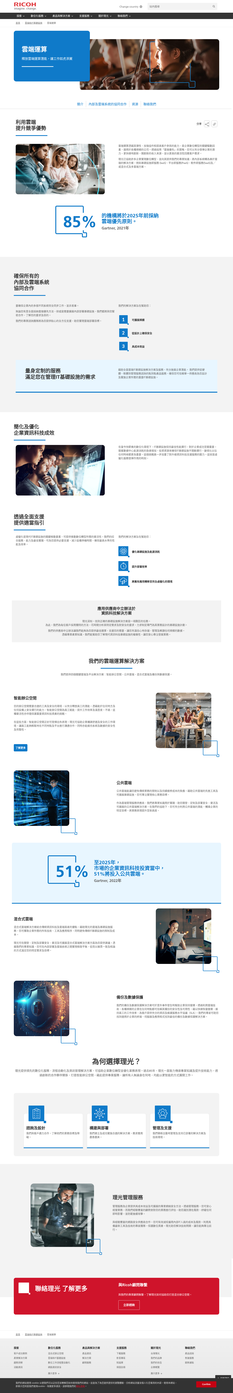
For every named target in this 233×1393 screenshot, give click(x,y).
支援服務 (121, 1347)
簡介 (80, 104)
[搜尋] (213, 6)
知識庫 (119, 1362)
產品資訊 (86, 1353)
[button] (207, 123)
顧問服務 (86, 1362)
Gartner (108, 228)
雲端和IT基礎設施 (33, 23)
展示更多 (53, 1373)
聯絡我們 (149, 104)
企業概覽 (155, 1367)
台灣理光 (155, 1353)
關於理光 (156, 1347)
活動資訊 (18, 1367)
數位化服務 (54, 1347)
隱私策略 (80, 1386)
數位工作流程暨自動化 (59, 1362)
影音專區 (120, 1358)
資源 (135, 104)
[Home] (25, 6)
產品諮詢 (189, 1353)
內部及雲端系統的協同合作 (108, 104)
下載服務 (120, 1353)
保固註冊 (120, 1367)
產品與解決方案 (91, 1347)
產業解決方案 (20, 1358)
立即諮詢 (129, 1305)
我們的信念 (156, 1362)
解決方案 (86, 1358)
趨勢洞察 (18, 1362)
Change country (129, 6)
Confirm (206, 1384)
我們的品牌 (156, 1358)
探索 (16, 1347)
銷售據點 (189, 1362)
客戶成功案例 (20, 1353)
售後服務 (189, 1358)
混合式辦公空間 (56, 1353)
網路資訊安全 (54, 1367)
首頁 (18, 23)
